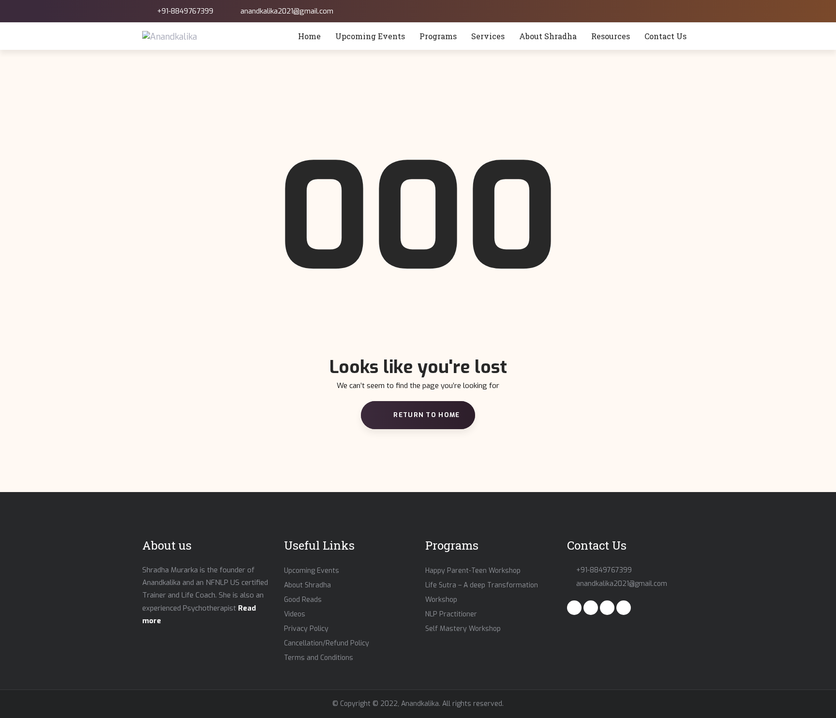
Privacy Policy (306, 628)
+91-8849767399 (185, 11)
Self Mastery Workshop (463, 628)
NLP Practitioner (451, 614)
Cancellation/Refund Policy (326, 643)
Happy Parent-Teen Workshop (473, 570)
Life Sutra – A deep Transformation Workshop (481, 592)
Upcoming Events (311, 570)
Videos (294, 614)
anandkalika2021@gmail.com (286, 11)
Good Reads (303, 599)
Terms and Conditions (318, 657)
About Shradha (307, 585)
